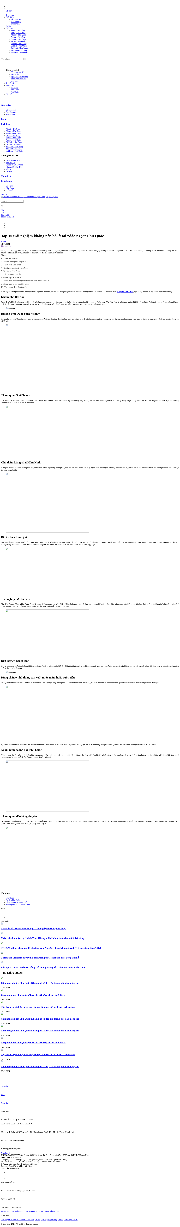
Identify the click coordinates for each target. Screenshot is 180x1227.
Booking (61, 1220)
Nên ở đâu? (15, 74)
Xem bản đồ (6, 1153)
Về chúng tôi (16, 19)
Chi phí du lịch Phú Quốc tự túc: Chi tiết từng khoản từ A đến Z (33, 995)
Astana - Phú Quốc (18, 41)
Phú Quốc (15, 92)
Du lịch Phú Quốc (13, 900)
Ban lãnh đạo (16, 22)
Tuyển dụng (52, 1220)
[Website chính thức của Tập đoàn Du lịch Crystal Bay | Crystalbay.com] (29, 197)
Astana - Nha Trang (18, 39)
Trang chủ (10, 15)
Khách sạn (10, 85)
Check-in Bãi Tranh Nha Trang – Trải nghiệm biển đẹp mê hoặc (33, 928)
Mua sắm (14, 81)
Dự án (8, 26)
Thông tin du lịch (7, 217)
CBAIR (9, 11)
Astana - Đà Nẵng (18, 37)
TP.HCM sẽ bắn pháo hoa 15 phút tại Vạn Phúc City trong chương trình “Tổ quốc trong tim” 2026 (51, 948)
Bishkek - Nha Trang (19, 44)
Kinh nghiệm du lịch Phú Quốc (18, 904)
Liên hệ (9, 94)
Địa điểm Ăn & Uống (19, 77)
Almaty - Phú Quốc (18, 35)
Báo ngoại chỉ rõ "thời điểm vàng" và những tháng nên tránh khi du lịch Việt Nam (43, 967)
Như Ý (3, 242)
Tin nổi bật (10, 83)
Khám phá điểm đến (18, 79)
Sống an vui (54, 1211)
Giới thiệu (10, 17)
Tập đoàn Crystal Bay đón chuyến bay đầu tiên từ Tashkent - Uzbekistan (38, 1007)
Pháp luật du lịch (35, 1211)
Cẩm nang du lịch (17, 72)
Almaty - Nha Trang (18, 33)
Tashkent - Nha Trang (19, 48)
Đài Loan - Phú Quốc (19, 52)
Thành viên (15, 24)
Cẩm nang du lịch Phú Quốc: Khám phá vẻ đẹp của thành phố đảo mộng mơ (40, 983)
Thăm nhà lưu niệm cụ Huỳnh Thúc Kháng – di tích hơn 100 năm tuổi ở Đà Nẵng (42, 938)
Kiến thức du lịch (21, 1211)
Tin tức (37, 1220)
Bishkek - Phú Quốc (19, 46)
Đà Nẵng (14, 88)
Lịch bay (9, 28)
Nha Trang (15, 90)
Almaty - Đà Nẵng (18, 30)
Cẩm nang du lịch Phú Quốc (17, 902)
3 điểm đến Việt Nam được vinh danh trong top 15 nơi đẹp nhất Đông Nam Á (40, 957)
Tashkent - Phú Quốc (19, 50)
